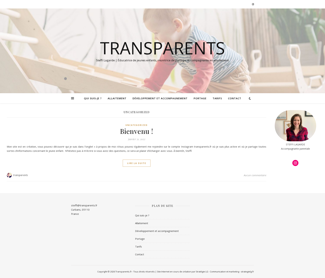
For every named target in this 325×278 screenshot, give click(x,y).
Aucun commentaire (255, 175)
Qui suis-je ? (93, 98)
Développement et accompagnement (160, 98)
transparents (20, 175)
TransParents (162, 47)
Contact (234, 98)
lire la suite (136, 163)
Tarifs (217, 98)
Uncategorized (136, 125)
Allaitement (117, 98)
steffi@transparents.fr (84, 205)
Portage (200, 98)
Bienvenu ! (136, 131)
